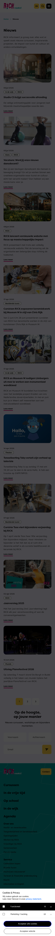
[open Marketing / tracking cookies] (51, 914)
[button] (28, 906)
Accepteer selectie (27, 931)
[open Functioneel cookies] (51, 907)
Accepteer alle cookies (27, 924)
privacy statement (33, 899)
